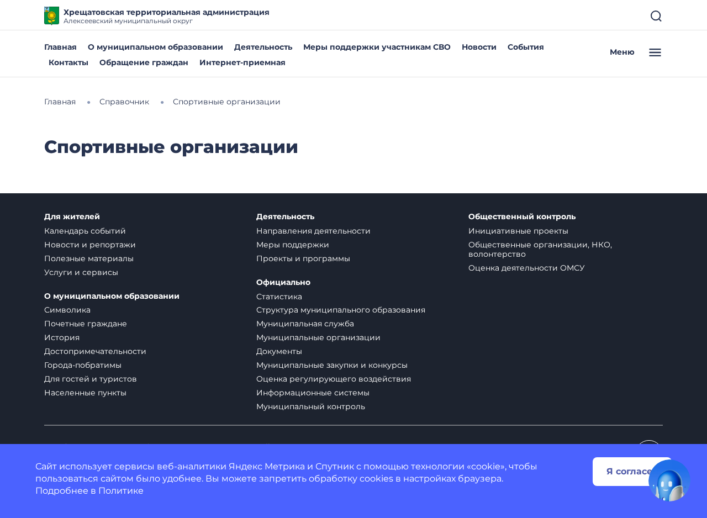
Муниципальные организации (318, 337)
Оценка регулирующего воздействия (333, 379)
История (62, 337)
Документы (279, 351)
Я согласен (632, 471)
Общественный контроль (522, 216)
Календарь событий (85, 231)
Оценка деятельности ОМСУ (526, 268)
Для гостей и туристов (90, 379)
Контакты (68, 62)
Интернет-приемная (242, 62)
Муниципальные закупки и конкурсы (332, 365)
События (526, 47)
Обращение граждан (143, 62)
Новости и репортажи (90, 245)
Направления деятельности (313, 231)
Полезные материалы (89, 258)
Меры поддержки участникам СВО (377, 47)
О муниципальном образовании (155, 47)
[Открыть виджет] (669, 480)
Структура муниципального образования (340, 310)
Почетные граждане (85, 324)
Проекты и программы (303, 258)
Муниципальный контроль (310, 406)
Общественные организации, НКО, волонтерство (540, 249)
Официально (283, 282)
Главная (60, 47)
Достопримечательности (95, 351)
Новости (479, 47)
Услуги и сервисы (81, 272)
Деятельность (263, 47)
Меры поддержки (292, 245)
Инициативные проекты (518, 231)
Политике (121, 490)
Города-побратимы (83, 365)
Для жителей (72, 216)
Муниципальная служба (305, 324)
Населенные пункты (85, 393)
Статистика (279, 297)
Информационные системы (313, 393)
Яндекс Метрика (267, 466)
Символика (67, 310)
